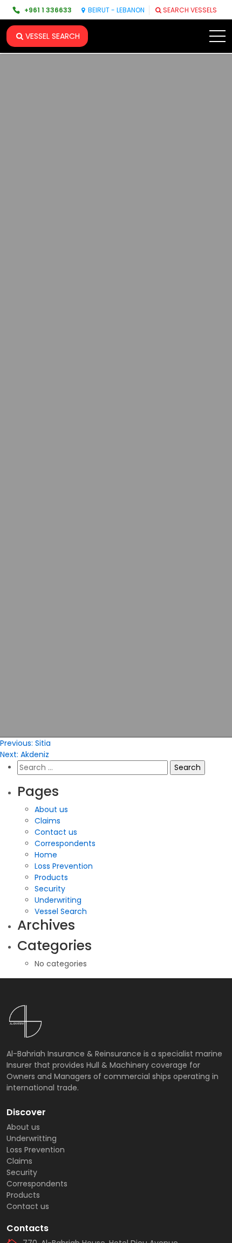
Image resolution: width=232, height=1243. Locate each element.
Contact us (56, 832)
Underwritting (31, 1138)
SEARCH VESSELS (190, 10)
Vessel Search (61, 911)
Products (51, 877)
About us (51, 809)
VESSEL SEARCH (52, 36)
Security (50, 888)
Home (46, 854)
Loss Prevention (64, 866)
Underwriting (58, 900)
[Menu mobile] (217, 38)
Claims (47, 820)
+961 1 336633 (48, 10)
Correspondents (65, 843)
